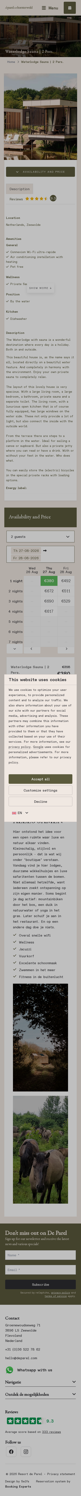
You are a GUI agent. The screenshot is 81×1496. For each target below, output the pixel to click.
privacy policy (20, 747)
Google (38, 747)
